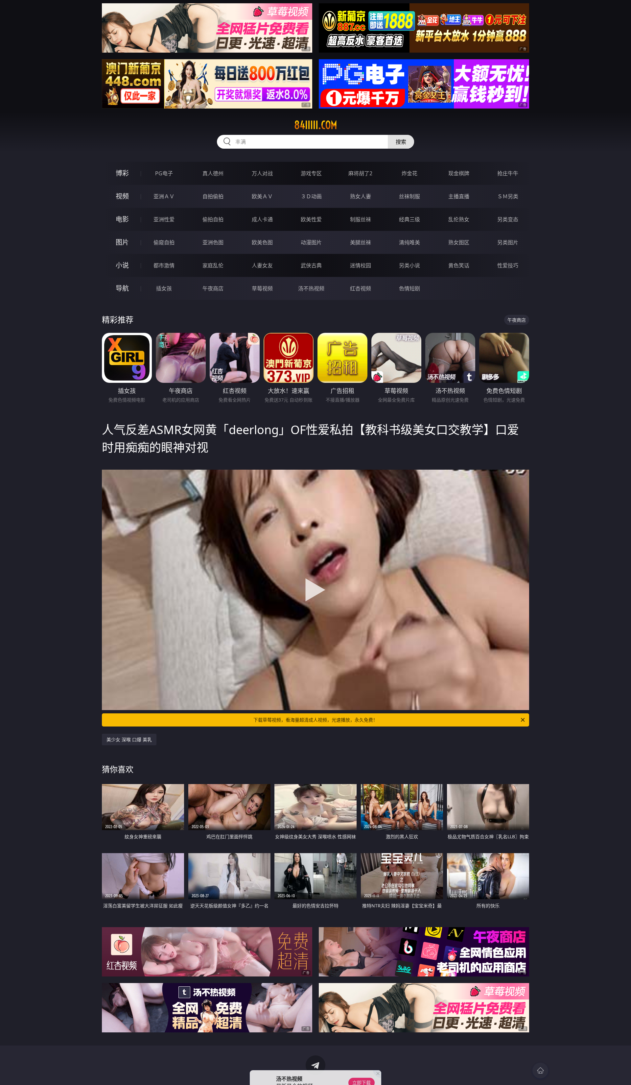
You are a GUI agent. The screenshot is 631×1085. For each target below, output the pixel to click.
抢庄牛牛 (507, 173)
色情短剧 (409, 288)
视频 (122, 196)
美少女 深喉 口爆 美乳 (129, 739)
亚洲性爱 (164, 219)
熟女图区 (458, 242)
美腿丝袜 (360, 242)
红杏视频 (360, 288)
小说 (122, 265)
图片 (122, 242)
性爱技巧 (507, 265)
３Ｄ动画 (311, 196)
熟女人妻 (360, 196)
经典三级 (409, 219)
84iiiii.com (315, 125)
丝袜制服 (409, 196)
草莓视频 (262, 288)
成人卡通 (262, 219)
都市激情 (164, 265)
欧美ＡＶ (262, 196)
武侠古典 (311, 265)
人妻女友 (262, 265)
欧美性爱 (311, 219)
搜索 (401, 141)
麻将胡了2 (360, 173)
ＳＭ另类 (507, 196)
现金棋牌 (458, 173)
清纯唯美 (409, 242)
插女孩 (164, 288)
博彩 (122, 173)
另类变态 (507, 219)
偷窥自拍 (164, 242)
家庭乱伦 (212, 265)
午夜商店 (212, 288)
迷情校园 (360, 265)
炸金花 (409, 173)
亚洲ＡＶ (164, 196)
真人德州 (212, 173)
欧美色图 (262, 242)
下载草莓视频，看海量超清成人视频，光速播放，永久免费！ (315, 720)
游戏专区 (311, 173)
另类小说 (409, 265)
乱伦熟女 (458, 219)
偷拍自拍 (212, 219)
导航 (122, 288)
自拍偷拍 (212, 196)
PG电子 (164, 173)
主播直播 (458, 196)
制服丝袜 (360, 219)
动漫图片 (311, 242)
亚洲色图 (212, 242)
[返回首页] (540, 1070)
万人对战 (262, 173)
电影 (122, 219)
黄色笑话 (458, 265)
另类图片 (507, 242)
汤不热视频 (311, 288)
